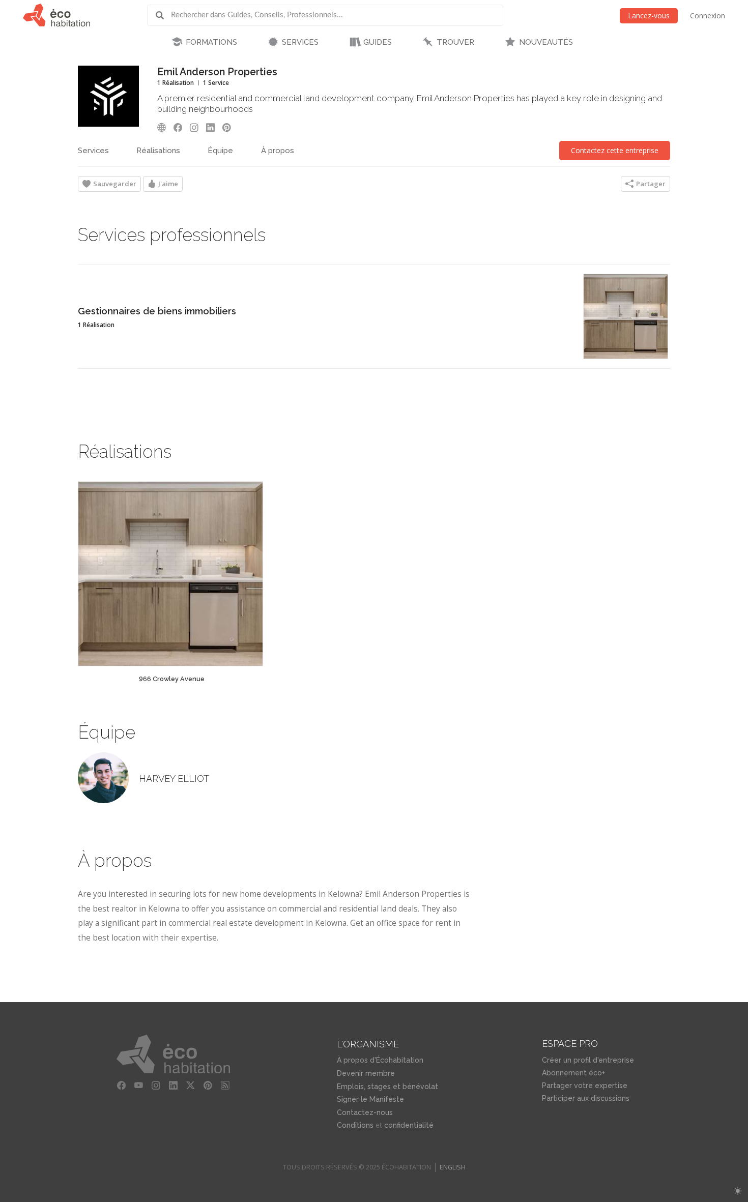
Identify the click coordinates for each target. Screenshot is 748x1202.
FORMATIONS (211, 42)
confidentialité (409, 1125)
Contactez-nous (365, 1112)
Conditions (355, 1125)
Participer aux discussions (585, 1098)
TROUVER (455, 42)
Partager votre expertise (584, 1085)
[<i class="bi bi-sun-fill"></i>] (737, 1191)
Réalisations (158, 150)
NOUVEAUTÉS (546, 42)
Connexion (707, 15)
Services (93, 150)
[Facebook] (181, 128)
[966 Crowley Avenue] (170, 573)
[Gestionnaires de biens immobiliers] (625, 317)
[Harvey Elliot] (103, 777)
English (453, 1167)
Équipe (220, 150)
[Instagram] (197, 128)
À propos (277, 150)
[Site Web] (164, 128)
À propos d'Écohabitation (380, 1060)
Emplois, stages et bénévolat (387, 1086)
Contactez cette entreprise (614, 150)
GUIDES (377, 42)
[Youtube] (139, 1085)
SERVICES (300, 42)
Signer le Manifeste (370, 1099)
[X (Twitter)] (191, 1085)
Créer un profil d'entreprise (588, 1060)
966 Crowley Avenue (172, 679)
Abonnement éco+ (573, 1073)
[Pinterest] (229, 128)
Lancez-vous (649, 15)
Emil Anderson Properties (217, 72)
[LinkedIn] (213, 128)
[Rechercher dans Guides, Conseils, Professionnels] (163, 15)
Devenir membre (366, 1073)
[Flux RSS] (225, 1085)
